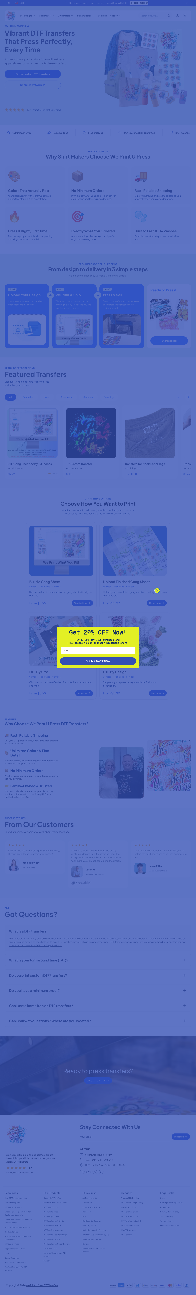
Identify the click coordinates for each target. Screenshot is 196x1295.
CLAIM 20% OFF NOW (98, 661)
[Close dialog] (157, 590)
